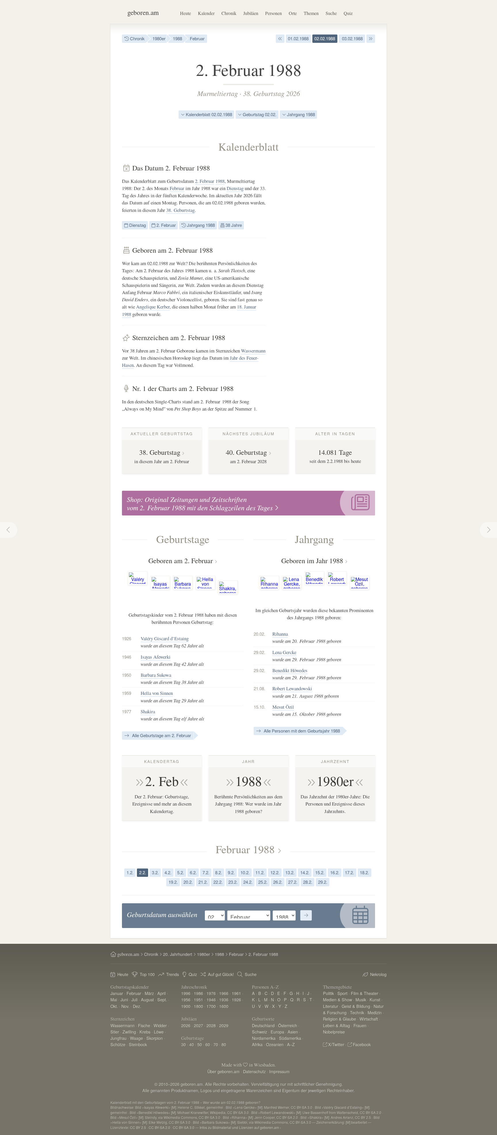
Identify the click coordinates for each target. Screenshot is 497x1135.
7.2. (205, 872)
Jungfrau (118, 1038)
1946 (211, 999)
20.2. (188, 882)
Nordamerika (264, 1038)
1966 (223, 993)
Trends (172, 974)
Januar (116, 993)
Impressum (279, 1071)
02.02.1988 (324, 38)
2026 (185, 1025)
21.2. (203, 882)
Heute (185, 13)
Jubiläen (250, 13)
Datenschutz (254, 1071)
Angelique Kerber (153, 306)
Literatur (330, 1006)
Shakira (148, 711)
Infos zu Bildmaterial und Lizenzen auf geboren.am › (240, 1127)
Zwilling (129, 1032)
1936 (223, 999)
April (161, 993)
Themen (311, 13)
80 (223, 1044)
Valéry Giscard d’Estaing (165, 638)
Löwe (159, 1032)
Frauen (359, 1025)
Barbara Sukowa (156, 675)
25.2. (262, 882)
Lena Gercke (284, 652)
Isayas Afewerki (156, 656)
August (147, 999)
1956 (185, 999)
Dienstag (235, 188)
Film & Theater (364, 993)
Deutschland (263, 1025)
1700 (211, 1006)
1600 (223, 1006)
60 (207, 1044)
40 (191, 1044)
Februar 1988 (245, 848)
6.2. (193, 872)
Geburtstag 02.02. (259, 114)
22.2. (218, 882)
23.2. (233, 882)
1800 (198, 1006)
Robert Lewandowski (292, 688)
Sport (342, 993)
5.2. (180, 872)
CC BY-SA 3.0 (183, 1127)
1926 (236, 999)
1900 (185, 1006)
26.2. (277, 882)
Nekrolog (378, 974)
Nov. (125, 1006)
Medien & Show (337, 999)
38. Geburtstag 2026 (271, 93)
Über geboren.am (223, 1071)
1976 (211, 993)
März (149, 993)
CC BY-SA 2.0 (159, 1127)
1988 (177, 38)
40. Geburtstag (246, 452)
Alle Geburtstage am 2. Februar (161, 735)
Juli (134, 999)
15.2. (319, 872)
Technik (357, 1012)
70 (215, 1044)
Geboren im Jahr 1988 (312, 560)
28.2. (307, 882)
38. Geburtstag (180, 210)
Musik (360, 999)
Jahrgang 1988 (300, 114)
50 (199, 1044)
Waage (136, 1038)
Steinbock (138, 1044)
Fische (144, 1025)
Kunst (375, 999)
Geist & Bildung (356, 1006)
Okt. (114, 1006)
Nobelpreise (334, 1032)
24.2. (248, 882)
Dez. (137, 1006)
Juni (124, 999)
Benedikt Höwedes (289, 670)
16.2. (334, 872)
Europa (277, 1032)
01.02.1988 (298, 38)
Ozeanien (275, 1044)
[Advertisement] (332, 250)
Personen (273, 13)
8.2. (218, 872)
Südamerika (290, 1038)
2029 (223, 1025)
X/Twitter (336, 1044)
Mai (113, 999)
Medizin (375, 1012)
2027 (198, 1025)
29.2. (322, 882)
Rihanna (280, 633)
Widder (160, 1025)
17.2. (349, 872)
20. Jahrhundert (177, 954)
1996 (185, 993)
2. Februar (204, 181)
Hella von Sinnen (157, 693)
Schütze (117, 1044)
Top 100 (147, 974)
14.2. (304, 872)
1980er (158, 38)
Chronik (228, 13)
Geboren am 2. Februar (180, 560)
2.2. (142, 872)
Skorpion (154, 1038)
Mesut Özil (283, 706)
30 (183, 1044)
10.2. (245, 872)
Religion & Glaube (339, 1019)
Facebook (362, 1044)
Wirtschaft (369, 1019)
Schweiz (259, 1032)
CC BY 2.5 (138, 1127)
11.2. (260, 872)
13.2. (290, 872)
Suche (331, 13)
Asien (293, 1032)
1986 (198, 993)
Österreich (287, 1025)
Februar (197, 38)
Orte (293, 13)
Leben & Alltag (336, 1025)
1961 (236, 993)
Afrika (257, 1044)
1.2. (130, 872)
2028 (211, 1025)
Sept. (162, 999)
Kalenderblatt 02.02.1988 (208, 114)
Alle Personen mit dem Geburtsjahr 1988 (301, 731)
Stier (114, 1032)
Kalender (206, 13)
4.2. (168, 872)
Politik (328, 993)
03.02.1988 (352, 38)
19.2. (173, 882)
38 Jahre (233, 225)
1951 (198, 999)
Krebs (144, 1032)
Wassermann (253, 350)
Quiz (348, 13)
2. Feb (162, 781)
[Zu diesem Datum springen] (306, 915)
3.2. (155, 872)
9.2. (231, 872)
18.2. (364, 872)
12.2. (275, 872)
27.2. (292, 882)
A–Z (291, 1044)
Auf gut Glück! (221, 974)
